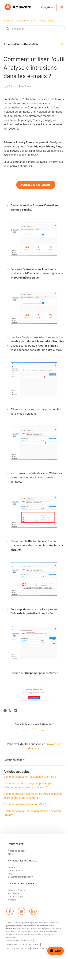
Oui (25, 730)
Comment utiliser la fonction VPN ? (25, 804)
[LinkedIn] (15, 710)
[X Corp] (10, 710)
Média (11, 854)
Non (43, 730)
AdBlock (12, 900)
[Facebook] (5, 710)
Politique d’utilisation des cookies (23, 944)
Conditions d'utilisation (18, 948)
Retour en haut (12, 759)
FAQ (10, 874)
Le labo (12, 867)
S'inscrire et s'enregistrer (20, 877)
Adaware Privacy (26, 20)
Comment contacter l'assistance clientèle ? (29, 776)
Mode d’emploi (47, 20)
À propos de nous (17, 851)
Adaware (8, 20)
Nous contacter (15, 870)
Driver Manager (16, 896)
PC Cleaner (14, 893)
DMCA (35, 948)
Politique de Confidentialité (19, 940)
